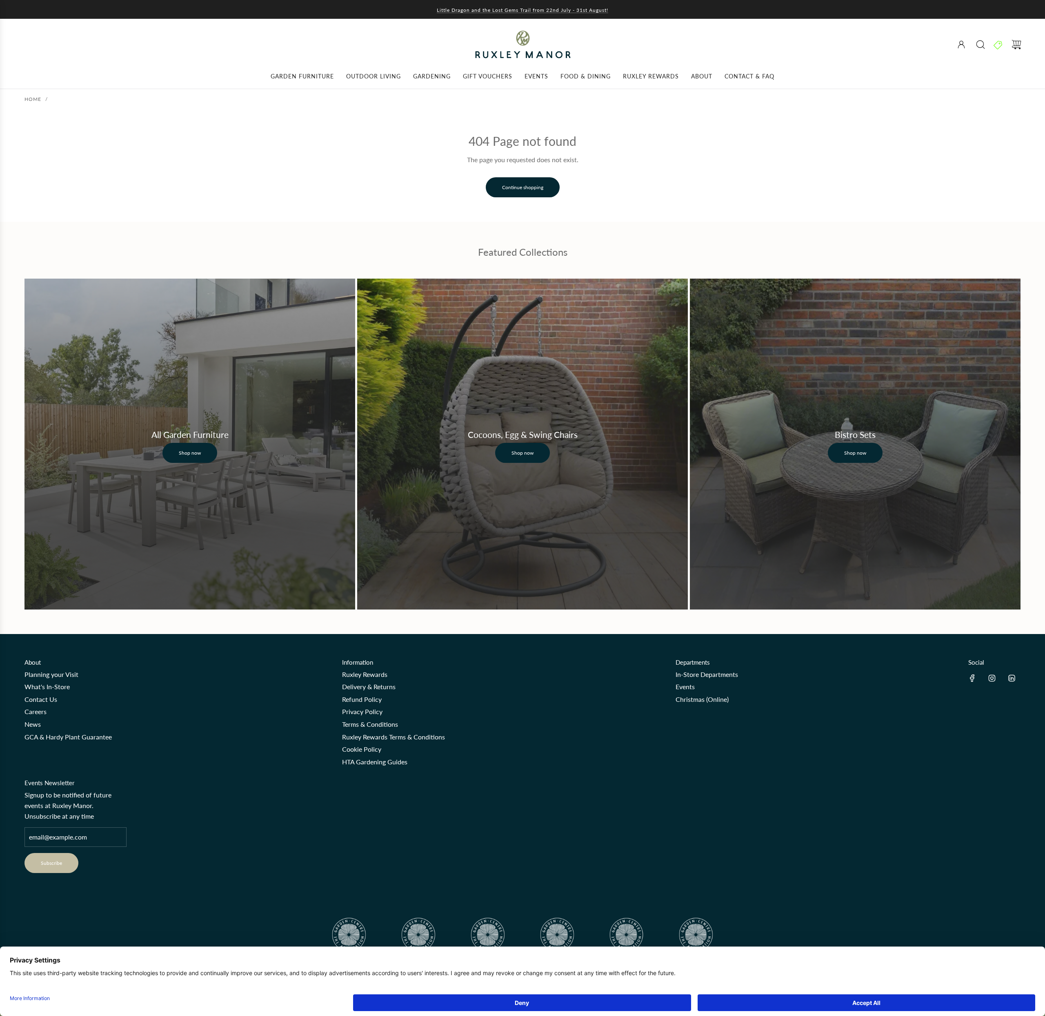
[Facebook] (972, 678)
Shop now (190, 453)
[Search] (980, 45)
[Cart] (1016, 45)
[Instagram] (992, 678)
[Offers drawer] (998, 45)
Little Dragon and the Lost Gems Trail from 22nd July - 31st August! (522, 10)
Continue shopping (522, 187)
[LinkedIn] (1012, 678)
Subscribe (51, 863)
